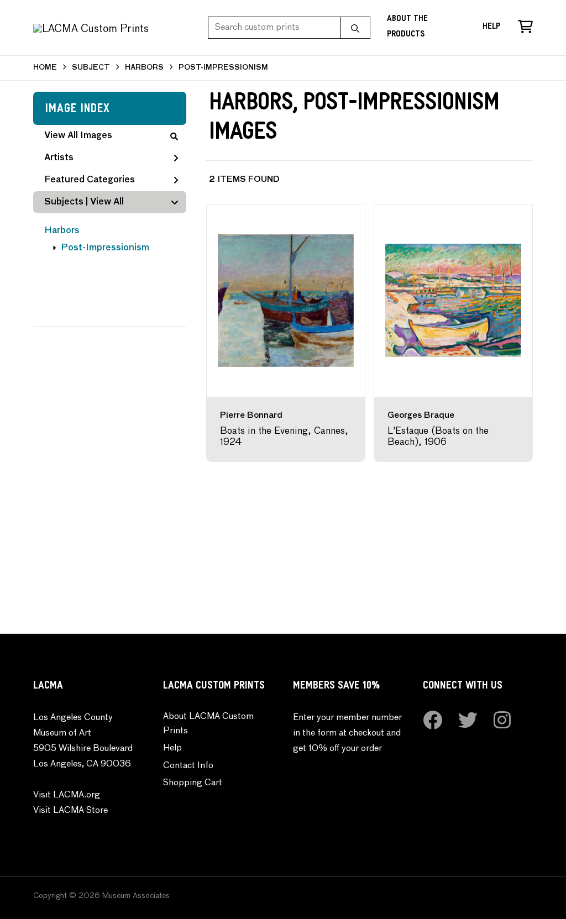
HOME (45, 67)
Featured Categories (89, 180)
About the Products (407, 27)
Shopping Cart (192, 783)
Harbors (62, 231)
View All (107, 202)
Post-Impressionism (105, 248)
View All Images (78, 136)
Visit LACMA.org (66, 795)
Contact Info (188, 766)
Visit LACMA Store (70, 810)
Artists (59, 158)
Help (491, 27)
